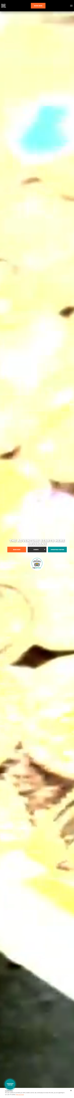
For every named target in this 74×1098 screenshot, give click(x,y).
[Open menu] (71, 5)
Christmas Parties (57, 549)
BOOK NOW (16, 549)
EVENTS (36, 549)
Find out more (20, 1094)
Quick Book (38, 6)
